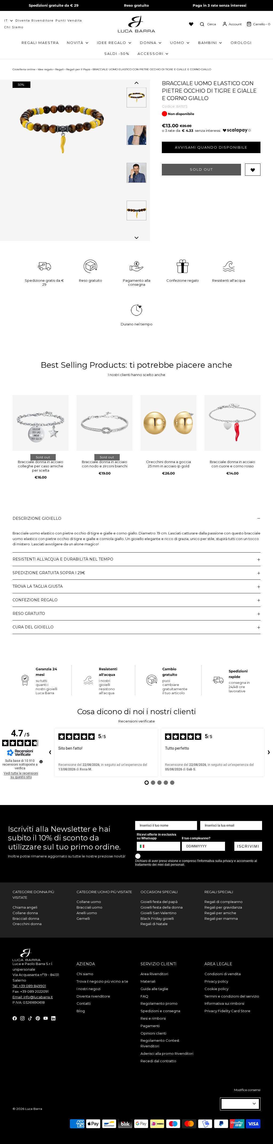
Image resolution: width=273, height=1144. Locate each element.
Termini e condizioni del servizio (231, 996)
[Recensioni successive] (268, 752)
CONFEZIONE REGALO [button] (35, 600)
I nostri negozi (89, 989)
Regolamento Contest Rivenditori (159, 1043)
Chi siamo (13, 27)
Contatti (84, 1003)
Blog (81, 1011)
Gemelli (83, 918)
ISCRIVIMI (248, 846)
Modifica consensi (247, 1090)
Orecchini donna (27, 924)
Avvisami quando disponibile (211, 147)
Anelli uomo (87, 913)
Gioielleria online (24, 69)
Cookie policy (216, 989)
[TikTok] (30, 1018)
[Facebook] (15, 1018)
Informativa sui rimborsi (224, 1003)
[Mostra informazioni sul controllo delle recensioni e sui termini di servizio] (41, 761)
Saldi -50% (117, 53)
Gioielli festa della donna (161, 907)
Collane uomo (89, 902)
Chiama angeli (25, 907)
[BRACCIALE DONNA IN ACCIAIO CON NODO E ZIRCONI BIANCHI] (105, 423)
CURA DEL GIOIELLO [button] (33, 627)
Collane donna (25, 913)
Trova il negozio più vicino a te (102, 981)
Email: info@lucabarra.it (33, 997)
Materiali (147, 981)
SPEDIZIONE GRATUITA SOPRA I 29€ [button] (49, 572)
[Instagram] (22, 1018)
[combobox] (144, 846)
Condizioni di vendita (222, 974)
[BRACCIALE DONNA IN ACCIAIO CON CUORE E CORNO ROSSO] (232, 423)
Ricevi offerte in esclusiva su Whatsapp (156, 836)
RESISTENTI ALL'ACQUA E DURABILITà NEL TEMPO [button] (63, 559)
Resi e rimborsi (153, 1018)
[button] (136, 83)
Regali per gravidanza (223, 907)
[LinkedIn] (53, 1018)
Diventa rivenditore (93, 996)
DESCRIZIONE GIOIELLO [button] (37, 518)
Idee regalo (45, 69)
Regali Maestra (40, 42)
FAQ (144, 996)
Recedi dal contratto (158, 1061)
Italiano (238, 1104)
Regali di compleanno (223, 902)
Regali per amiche (220, 913)
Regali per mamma (221, 918)
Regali (59, 69)
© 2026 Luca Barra (27, 1109)
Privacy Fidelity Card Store (227, 1011)
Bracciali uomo (89, 907)
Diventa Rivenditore (34, 20)
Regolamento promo (159, 1003)
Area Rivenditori (154, 974)
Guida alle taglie (154, 989)
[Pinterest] (38, 1018)
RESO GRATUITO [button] (29, 613)
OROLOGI (241, 42)
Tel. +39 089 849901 (29, 986)
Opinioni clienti (153, 1033)
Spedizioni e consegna (160, 1011)
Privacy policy (216, 981)
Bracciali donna (26, 918)
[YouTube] (45, 1018)
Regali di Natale (154, 924)
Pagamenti (150, 1026)
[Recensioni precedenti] (50, 752)
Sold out (201, 169)
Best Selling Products (83, 365)
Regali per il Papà (78, 69)
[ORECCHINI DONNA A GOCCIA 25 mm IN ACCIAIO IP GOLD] (168, 423)
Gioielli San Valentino (158, 913)
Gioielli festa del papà (159, 902)
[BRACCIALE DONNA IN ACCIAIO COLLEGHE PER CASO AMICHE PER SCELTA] (41, 423)
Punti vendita (68, 20)
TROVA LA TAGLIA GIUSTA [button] (38, 586)
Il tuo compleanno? (196, 838)
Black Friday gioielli (157, 918)
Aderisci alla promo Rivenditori (166, 1053)
